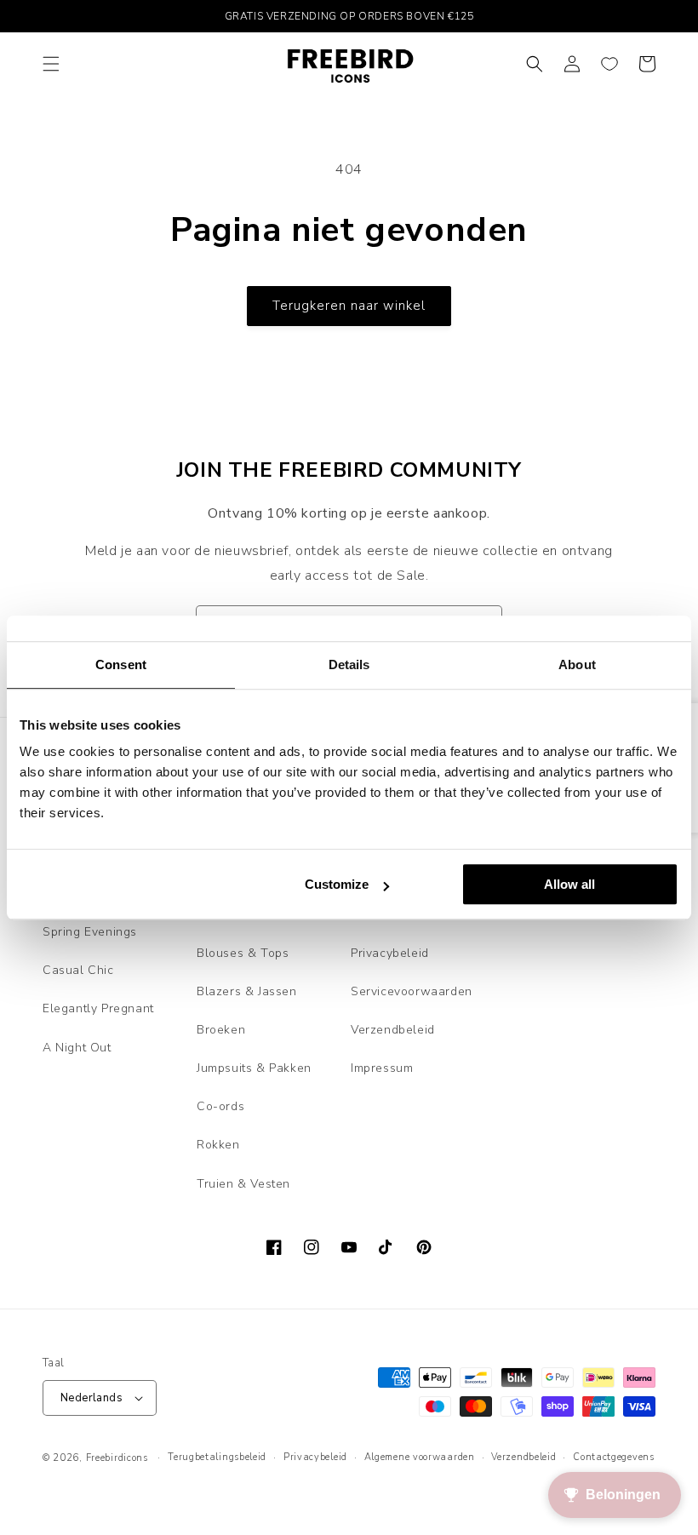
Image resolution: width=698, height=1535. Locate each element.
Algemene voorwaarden (419, 1457)
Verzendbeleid (393, 1030)
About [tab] (577, 664)
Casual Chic (78, 970)
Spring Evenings (90, 932)
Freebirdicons (117, 1458)
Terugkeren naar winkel (349, 305)
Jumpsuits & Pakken (254, 1068)
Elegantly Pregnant (98, 1008)
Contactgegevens (614, 1457)
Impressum (382, 1068)
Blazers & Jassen (247, 991)
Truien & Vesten (243, 1184)
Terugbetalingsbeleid (217, 1457)
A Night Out (77, 1048)
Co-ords (220, 1106)
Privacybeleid (390, 953)
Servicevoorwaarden (411, 991)
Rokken (218, 1145)
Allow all (569, 884)
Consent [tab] (120, 664)
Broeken (221, 1030)
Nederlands (91, 1398)
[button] (51, 64)
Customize (337, 884)
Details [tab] (349, 664)
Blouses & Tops (243, 953)
